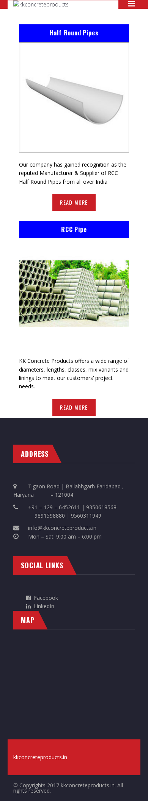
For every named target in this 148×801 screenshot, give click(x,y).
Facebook (46, 597)
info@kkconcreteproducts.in (62, 527)
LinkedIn (42, 606)
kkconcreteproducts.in (40, 757)
